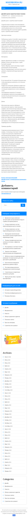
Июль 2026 (7, 360)
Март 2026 (7, 372)
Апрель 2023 (8, 462)
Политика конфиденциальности (13, 293)
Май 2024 (7, 438)
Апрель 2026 (8, 369)
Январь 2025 (8, 414)
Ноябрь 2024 (8, 420)
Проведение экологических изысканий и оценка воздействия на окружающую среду (12, 235)
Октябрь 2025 (8, 387)
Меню (3, 8)
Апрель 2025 (8, 405)
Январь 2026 (8, 378)
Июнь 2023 (7, 456)
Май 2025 (7, 402)
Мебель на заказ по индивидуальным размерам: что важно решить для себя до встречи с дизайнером (13, 257)
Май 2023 (7, 459)
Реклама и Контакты (10, 296)
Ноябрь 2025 (8, 384)
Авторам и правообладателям (13, 290)
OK (14, 515)
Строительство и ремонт (8, 17)
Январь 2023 (8, 471)
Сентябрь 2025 (8, 390)
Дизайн (7, 307)
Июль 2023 (7, 453)
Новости (7, 313)
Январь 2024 (8, 450)
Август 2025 (8, 393)
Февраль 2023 (8, 468)
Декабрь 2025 (8, 381)
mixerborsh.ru (14, 2)
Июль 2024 (7, 432)
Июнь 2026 (7, 363)
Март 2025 (7, 408)
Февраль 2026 (8, 375)
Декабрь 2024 (8, 417)
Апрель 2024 (8, 441)
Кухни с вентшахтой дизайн (9, 177)
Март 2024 (7, 444)
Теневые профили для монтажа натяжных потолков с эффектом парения (12, 242)
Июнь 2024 (7, 435)
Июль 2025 (7, 396)
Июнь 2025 (7, 399)
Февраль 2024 (8, 447)
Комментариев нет (17, 15)
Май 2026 (7, 366)
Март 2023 (7, 465)
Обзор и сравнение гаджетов (12, 316)
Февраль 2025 (8, 411)
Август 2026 (8, 357)
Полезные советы (9, 319)
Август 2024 (8, 429)
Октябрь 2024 (8, 423)
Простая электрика (10, 322)
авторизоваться (6, 193)
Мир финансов (8, 310)
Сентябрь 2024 (8, 426)
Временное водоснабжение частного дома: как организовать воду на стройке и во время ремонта (13, 219)
